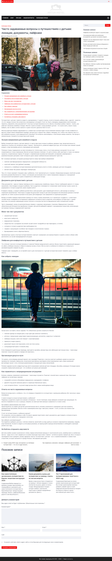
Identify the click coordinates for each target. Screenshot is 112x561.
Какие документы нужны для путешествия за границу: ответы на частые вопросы (41, 476)
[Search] (108, 18)
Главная (5, 18)
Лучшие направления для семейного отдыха (17, 96)
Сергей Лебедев (6, 36)
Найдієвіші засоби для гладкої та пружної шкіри (95, 32)
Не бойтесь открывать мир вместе (15, 116)
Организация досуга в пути (12, 109)
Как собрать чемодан (10, 106)
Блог (12, 18)
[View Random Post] (108, 1)
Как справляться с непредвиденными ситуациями (19, 111)
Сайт (3, 535)
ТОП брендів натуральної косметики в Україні (95, 48)
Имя (3, 527)
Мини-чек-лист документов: (12, 101)
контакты (70, 559)
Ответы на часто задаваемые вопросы (16, 114)
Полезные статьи (42, 18)
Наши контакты (28, 18)
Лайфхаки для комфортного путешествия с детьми (20, 103)
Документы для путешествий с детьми (16, 98)
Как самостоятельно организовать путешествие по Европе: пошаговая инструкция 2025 (13, 477)
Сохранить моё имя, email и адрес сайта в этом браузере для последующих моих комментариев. (33, 542)
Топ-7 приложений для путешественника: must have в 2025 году (67, 476)
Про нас (18, 18)
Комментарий (6, 507)
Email (44, 527)
